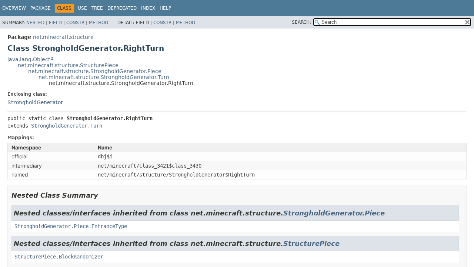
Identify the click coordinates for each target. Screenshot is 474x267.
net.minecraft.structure (63, 37)
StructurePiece (311, 243)
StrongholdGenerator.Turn (66, 126)
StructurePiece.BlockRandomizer (58, 257)
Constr (75, 22)
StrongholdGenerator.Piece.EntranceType (70, 226)
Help (165, 8)
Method (98, 22)
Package (40, 8)
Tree (97, 8)
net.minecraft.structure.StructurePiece (68, 65)
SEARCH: (301, 22)
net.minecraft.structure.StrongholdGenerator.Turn (104, 77)
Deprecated (122, 8)
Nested (35, 22)
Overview (14, 8)
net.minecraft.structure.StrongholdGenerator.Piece (94, 71)
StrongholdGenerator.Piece (334, 213)
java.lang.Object (28, 59)
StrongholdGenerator (35, 102)
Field (55, 22)
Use (82, 8)
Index (148, 8)
